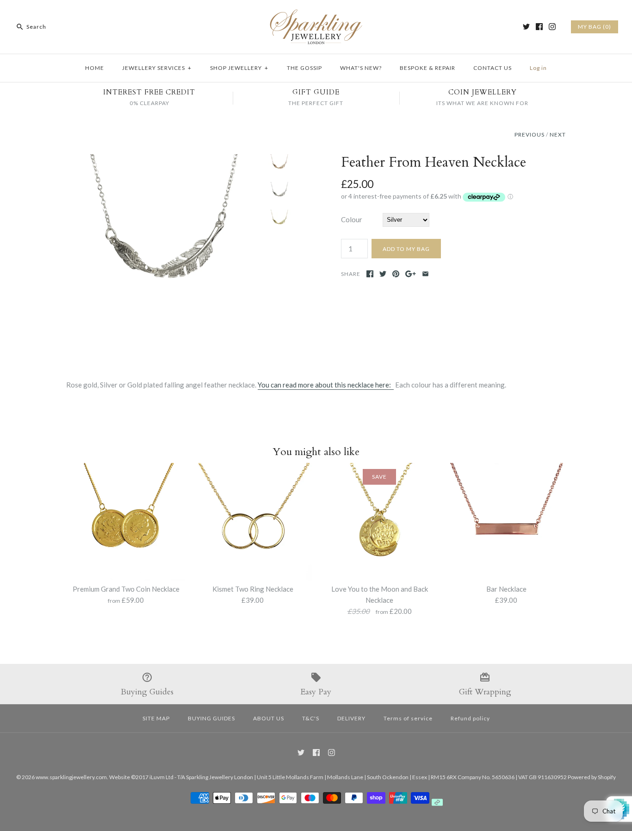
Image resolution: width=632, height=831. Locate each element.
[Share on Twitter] (382, 273)
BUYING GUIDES (211, 718)
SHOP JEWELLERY (239, 67)
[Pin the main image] (395, 273)
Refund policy (470, 718)
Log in (538, 67)
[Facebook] (539, 26)
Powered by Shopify (592, 777)
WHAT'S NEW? (361, 67)
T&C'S (310, 718)
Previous (529, 134)
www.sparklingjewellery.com (71, 777)
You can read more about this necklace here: (326, 385)
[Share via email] (425, 273)
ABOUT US (268, 718)
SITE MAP (156, 718)
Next (558, 134)
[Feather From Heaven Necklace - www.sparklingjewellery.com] (164, 160)
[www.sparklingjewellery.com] (316, 15)
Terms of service (408, 718)
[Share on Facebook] (369, 273)
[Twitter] (526, 26)
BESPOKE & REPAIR (427, 67)
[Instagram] (552, 26)
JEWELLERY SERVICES (157, 67)
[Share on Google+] (410, 273)
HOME (94, 67)
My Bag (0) (594, 26)
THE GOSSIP (304, 67)
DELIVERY (351, 718)
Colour (351, 219)
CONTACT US (492, 67)
